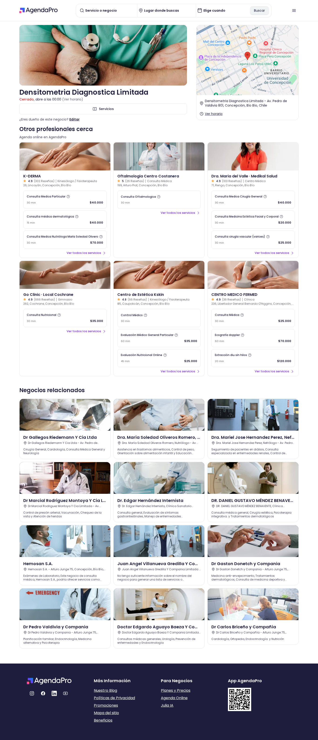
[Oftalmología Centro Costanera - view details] (159, 156)
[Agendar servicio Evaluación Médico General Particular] (159, 338)
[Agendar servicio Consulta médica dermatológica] (65, 219)
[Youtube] (65, 693)
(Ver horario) (72, 99)
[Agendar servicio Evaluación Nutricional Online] (159, 358)
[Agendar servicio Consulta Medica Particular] (65, 199)
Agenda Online (174, 698)
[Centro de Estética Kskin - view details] (159, 275)
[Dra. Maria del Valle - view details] (253, 156)
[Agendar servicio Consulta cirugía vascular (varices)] (253, 240)
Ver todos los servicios (84, 253)
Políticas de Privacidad (114, 698)
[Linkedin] (54, 693)
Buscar (259, 10)
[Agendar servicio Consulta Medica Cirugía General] (253, 199)
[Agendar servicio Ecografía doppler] (253, 338)
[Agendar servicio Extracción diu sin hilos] (253, 358)
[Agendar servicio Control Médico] (159, 318)
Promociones (106, 705)
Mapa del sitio (106, 713)
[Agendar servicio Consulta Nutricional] (65, 318)
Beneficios (103, 720)
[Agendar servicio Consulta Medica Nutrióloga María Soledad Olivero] (65, 240)
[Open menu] (294, 10)
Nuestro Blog (105, 690)
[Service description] (68, 196)
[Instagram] (32, 693)
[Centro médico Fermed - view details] (253, 275)
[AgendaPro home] (38, 10)
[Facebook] (43, 693)
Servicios (106, 109)
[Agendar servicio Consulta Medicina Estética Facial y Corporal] (253, 219)
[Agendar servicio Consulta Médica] (253, 318)
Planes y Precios (175, 690)
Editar (74, 119)
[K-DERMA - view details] (65, 156)
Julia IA (167, 705)
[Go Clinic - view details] (65, 275)
